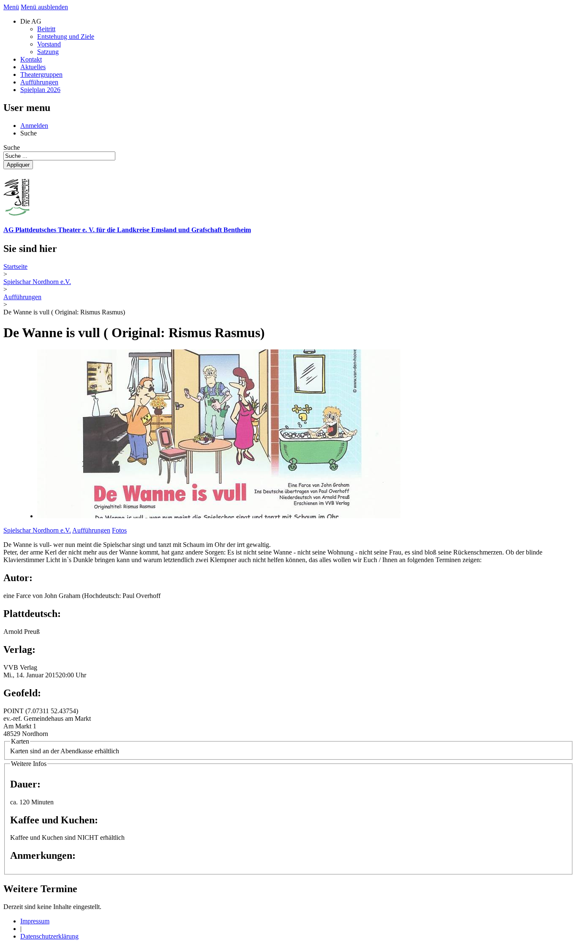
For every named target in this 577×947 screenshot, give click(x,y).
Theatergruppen (41, 74)
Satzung (48, 51)
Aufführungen (39, 82)
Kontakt (31, 59)
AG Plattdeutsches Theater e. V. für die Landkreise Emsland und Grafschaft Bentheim (127, 229)
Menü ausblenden (44, 7)
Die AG (30, 21)
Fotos (119, 530)
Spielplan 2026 (40, 89)
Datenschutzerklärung (49, 936)
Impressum (34, 921)
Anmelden (34, 125)
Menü (11, 7)
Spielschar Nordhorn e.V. (37, 530)
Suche (28, 133)
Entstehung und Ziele (65, 36)
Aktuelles (33, 66)
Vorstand (49, 44)
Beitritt (46, 28)
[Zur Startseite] (16, 213)
